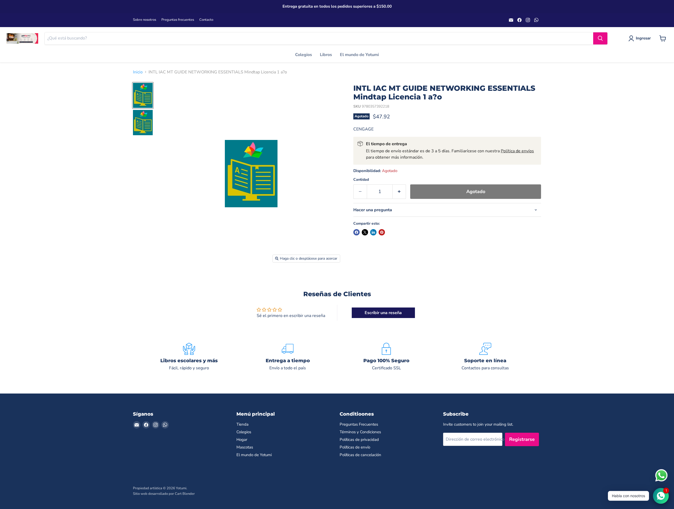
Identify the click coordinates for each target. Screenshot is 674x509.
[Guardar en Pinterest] (382, 232)
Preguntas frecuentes (177, 20)
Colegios (303, 55)
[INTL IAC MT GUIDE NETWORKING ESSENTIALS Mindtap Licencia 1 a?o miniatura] (142, 95)
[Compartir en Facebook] (356, 232)
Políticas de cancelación (360, 454)
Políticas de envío (355, 447)
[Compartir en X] (365, 232)
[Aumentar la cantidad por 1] (399, 191)
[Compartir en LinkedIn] (373, 232)
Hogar (241, 439)
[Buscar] (600, 38)
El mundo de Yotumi (359, 55)
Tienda (242, 424)
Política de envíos (517, 151)
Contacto (206, 20)
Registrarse (522, 439)
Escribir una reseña (383, 313)
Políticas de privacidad (359, 439)
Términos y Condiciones (360, 432)
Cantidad (361, 180)
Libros (326, 55)
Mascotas (244, 447)
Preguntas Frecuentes (359, 424)
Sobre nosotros (144, 20)
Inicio (138, 72)
